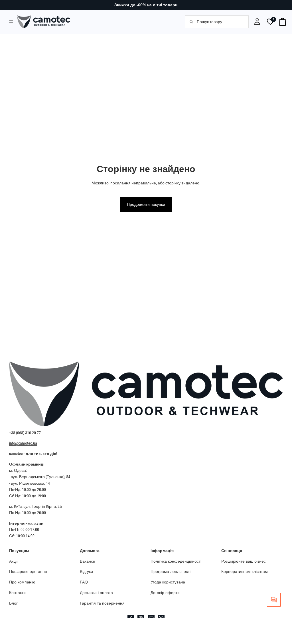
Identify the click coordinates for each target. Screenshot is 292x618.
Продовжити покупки (146, 204)
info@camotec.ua (23, 443)
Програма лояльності (170, 571)
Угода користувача (168, 582)
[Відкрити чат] (274, 600)
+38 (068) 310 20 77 (25, 432)
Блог (13, 603)
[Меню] (11, 21)
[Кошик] (283, 21)
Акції (13, 561)
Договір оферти (165, 592)
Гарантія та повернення (102, 603)
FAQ (84, 582)
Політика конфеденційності (176, 561)
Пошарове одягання (28, 571)
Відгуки (86, 571)
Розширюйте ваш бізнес (243, 561)
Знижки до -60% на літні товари (146, 5)
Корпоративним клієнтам (244, 571)
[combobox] (219, 22)
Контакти (17, 592)
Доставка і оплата (96, 592)
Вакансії (87, 561)
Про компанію (22, 582)
